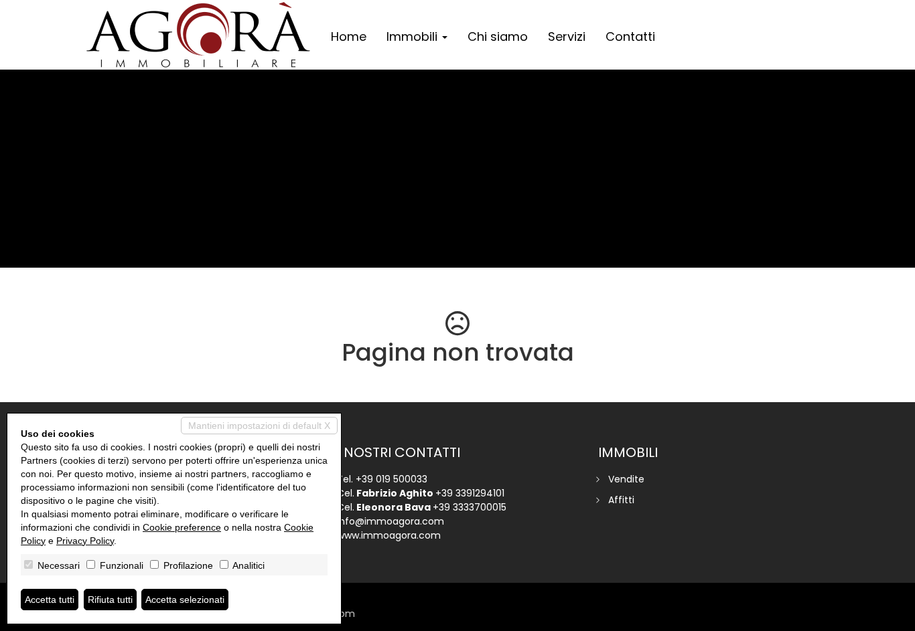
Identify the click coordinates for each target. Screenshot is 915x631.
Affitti (621, 500)
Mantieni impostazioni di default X (259, 425)
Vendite (626, 479)
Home (348, 36)
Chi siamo (498, 36)
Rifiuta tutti (110, 599)
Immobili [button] (413, 36)
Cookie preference (182, 527)
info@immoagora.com (390, 521)
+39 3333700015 (469, 507)
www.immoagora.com (389, 535)
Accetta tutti (49, 599)
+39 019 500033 (391, 479)
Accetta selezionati (184, 599)
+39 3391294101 (469, 493)
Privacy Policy (85, 540)
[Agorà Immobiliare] (198, 35)
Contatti (630, 36)
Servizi (566, 36)
